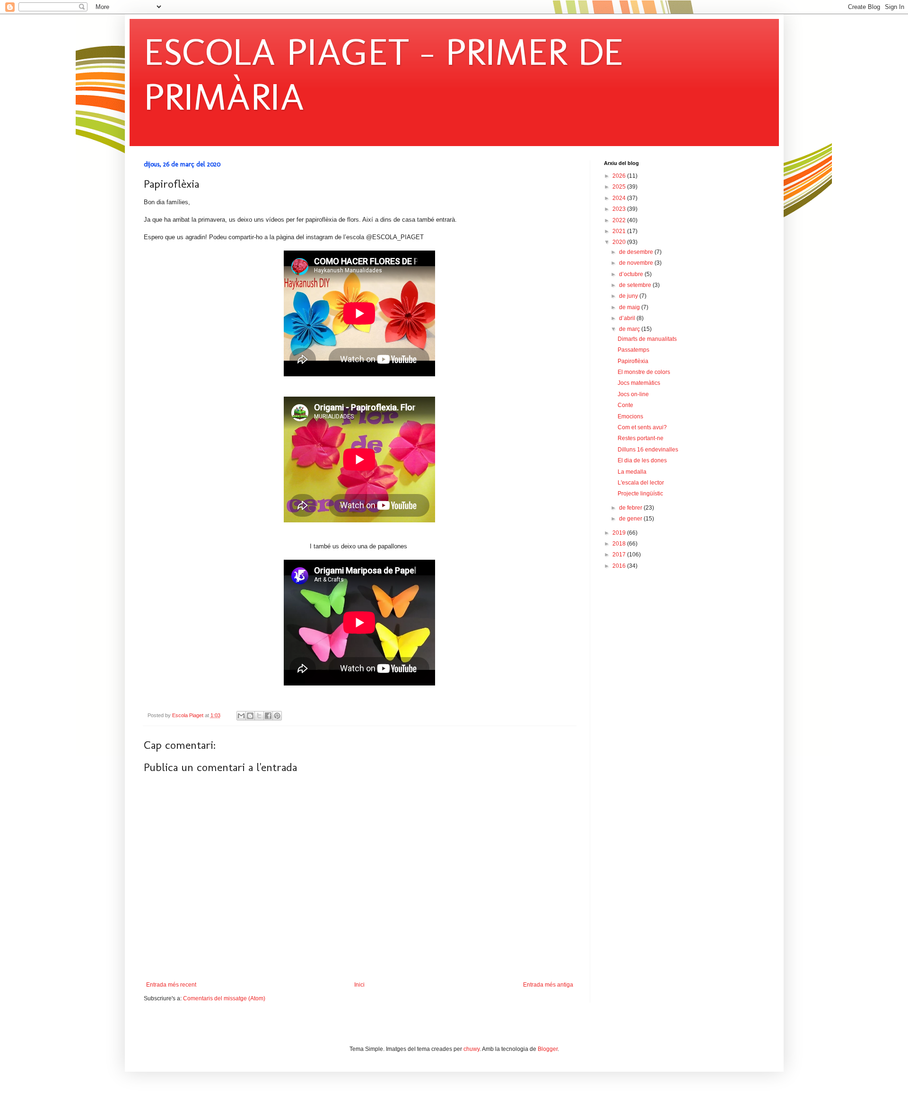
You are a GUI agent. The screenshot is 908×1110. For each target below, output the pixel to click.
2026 (619, 176)
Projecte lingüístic (640, 493)
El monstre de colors (644, 372)
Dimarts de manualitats (647, 339)
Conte (625, 405)
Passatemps (633, 350)
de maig (630, 307)
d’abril (628, 318)
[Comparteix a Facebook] (268, 715)
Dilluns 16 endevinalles (648, 449)
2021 (619, 231)
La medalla (632, 471)
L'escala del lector (641, 482)
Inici (359, 984)
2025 (619, 186)
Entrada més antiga (548, 984)
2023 (619, 209)
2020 (619, 242)
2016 (619, 566)
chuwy (471, 1049)
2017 (619, 554)
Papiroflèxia (633, 361)
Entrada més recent (171, 984)
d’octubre (632, 274)
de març (630, 329)
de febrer (631, 507)
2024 (619, 198)
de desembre (637, 252)
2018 (619, 543)
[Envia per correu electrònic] (241, 715)
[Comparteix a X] (259, 715)
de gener (631, 518)
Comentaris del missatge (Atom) (224, 998)
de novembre (637, 263)
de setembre (636, 285)
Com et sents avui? (642, 427)
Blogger (548, 1049)
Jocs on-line (633, 394)
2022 (619, 220)
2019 (619, 532)
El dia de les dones (642, 460)
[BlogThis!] (250, 715)
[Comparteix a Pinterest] (277, 715)
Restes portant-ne (641, 438)
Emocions (630, 416)
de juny (629, 296)
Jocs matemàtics (639, 383)
